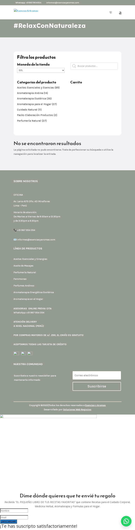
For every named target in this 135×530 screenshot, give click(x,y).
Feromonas (20, 278)
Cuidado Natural (27, 109)
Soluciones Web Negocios (77, 409)
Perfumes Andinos (24, 285)
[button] (126, 521)
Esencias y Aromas (95, 405)
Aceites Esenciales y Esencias (35, 87)
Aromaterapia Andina (30, 93)
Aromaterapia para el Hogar (34, 104)
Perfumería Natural (29, 120)
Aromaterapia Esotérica (31, 98)
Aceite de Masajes (23, 265)
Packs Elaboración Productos (35, 115)
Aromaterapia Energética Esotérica (34, 292)
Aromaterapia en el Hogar (28, 299)
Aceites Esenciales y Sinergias (30, 259)
